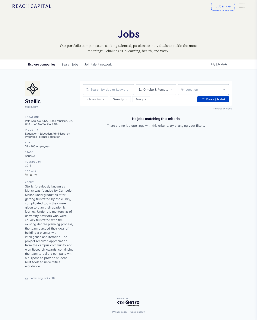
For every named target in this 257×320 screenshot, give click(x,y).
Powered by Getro (222, 108)
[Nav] (242, 6)
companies (42, 64)
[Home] (31, 6)
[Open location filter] (224, 89)
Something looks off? (42, 278)
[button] (95, 99)
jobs (70, 64)
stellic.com (31, 106)
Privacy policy (119, 311)
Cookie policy (137, 311)
